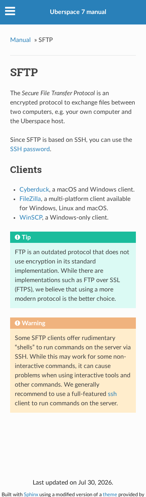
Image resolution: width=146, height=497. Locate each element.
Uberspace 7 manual (78, 12)
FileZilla (30, 199)
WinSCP (30, 217)
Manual (20, 40)
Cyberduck (34, 190)
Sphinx (31, 494)
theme (110, 494)
